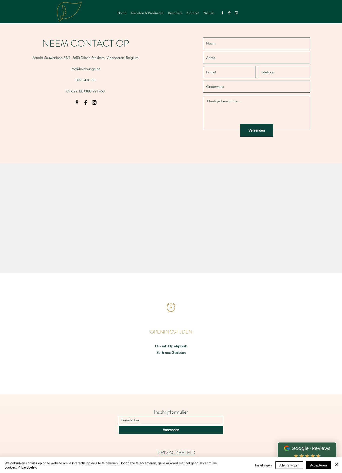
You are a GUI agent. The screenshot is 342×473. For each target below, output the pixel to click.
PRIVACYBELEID (176, 452)
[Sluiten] (336, 465)
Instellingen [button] (263, 465)
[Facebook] (86, 102)
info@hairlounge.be (85, 69)
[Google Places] (229, 12)
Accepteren (318, 465)
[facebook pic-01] (222, 12)
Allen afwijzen (289, 465)
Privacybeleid (27, 467)
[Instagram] (236, 12)
